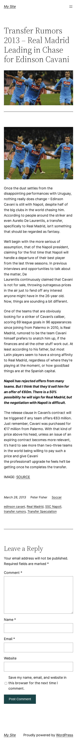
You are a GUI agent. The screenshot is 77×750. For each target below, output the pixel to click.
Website (10, 658)
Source (23, 477)
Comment (13, 573)
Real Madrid (35, 506)
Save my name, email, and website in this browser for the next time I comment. (37, 682)
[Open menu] (71, 6)
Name (10, 620)
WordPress (64, 735)
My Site (10, 6)
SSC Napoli (53, 506)
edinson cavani (14, 506)
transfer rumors (15, 511)
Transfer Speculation (42, 511)
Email (9, 639)
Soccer (57, 497)
